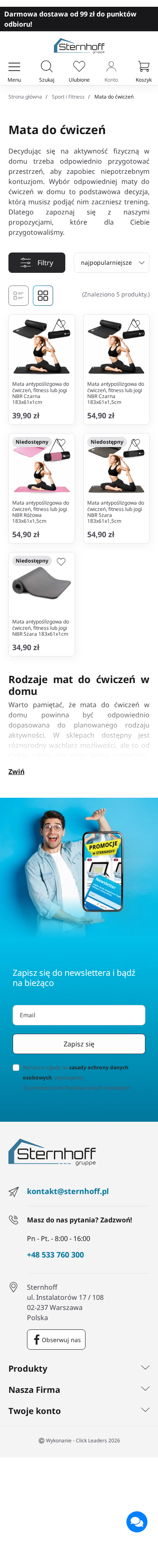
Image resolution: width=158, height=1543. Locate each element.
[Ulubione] (79, 67)
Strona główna (25, 96)
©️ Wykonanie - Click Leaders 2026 (79, 1440)
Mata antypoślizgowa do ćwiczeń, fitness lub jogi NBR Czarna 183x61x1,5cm (115, 393)
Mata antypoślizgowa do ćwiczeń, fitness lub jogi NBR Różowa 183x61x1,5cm (40, 511)
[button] (47, 67)
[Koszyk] (144, 67)
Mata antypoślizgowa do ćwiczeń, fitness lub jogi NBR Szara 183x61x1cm (40, 627)
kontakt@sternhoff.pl (68, 1191)
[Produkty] (145, 1368)
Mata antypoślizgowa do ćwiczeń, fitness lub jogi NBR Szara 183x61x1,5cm (115, 511)
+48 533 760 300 (55, 1255)
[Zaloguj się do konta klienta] (111, 67)
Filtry (45, 262)
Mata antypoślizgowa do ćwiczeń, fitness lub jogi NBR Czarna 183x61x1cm (40, 393)
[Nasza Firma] (145, 1390)
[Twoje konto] (145, 1411)
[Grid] (43, 296)
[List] (18, 296)
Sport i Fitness (68, 96)
